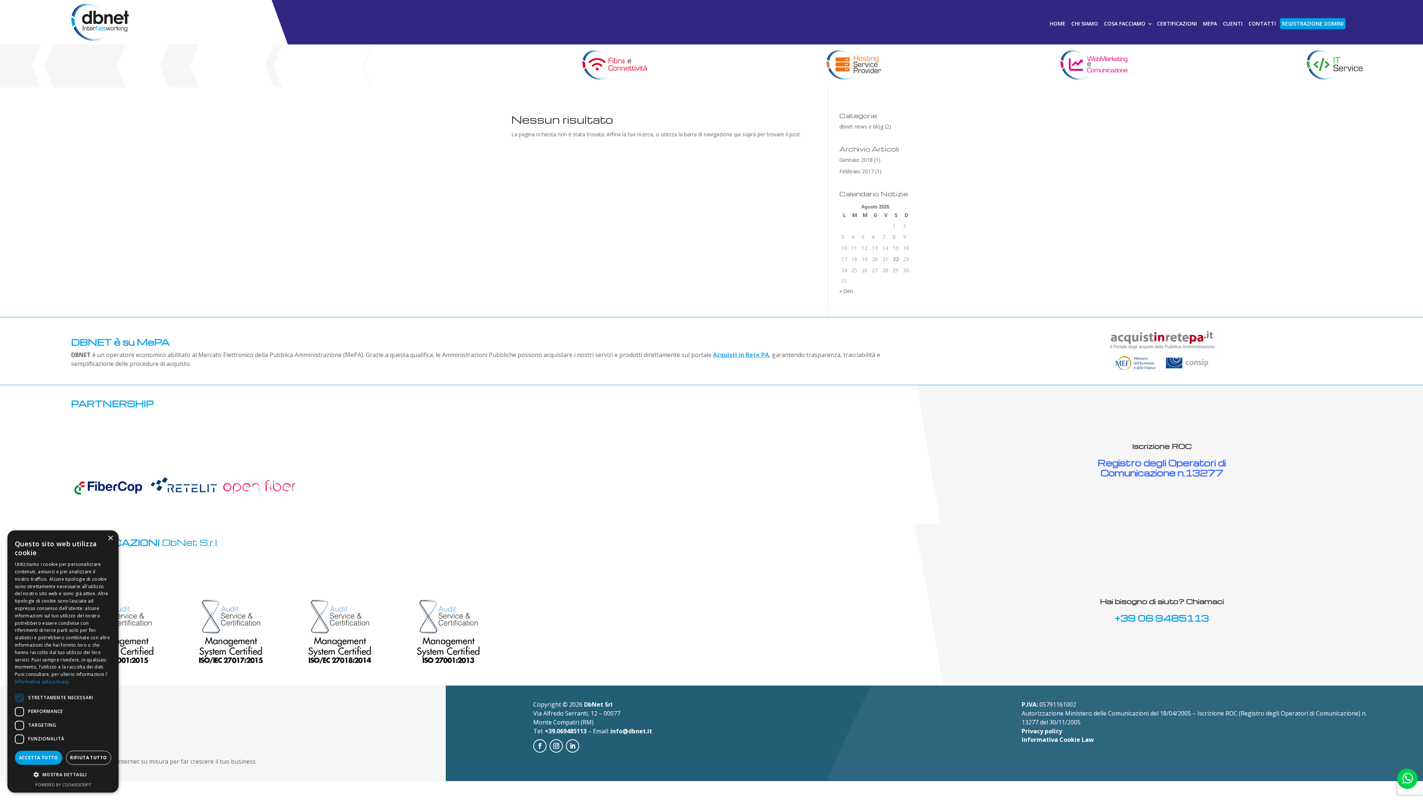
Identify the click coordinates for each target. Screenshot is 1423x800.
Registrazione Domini (1313, 23)
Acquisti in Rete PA (741, 355)
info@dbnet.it (631, 731)
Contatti (1262, 23)
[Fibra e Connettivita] (613, 66)
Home (1057, 23)
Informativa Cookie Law (1058, 740)
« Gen (846, 290)
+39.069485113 (566, 731)
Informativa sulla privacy (42, 682)
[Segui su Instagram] (556, 746)
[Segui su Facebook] (540, 746)
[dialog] (63, 661)
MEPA (1210, 23)
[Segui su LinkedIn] (572, 746)
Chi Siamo (1084, 23)
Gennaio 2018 (856, 159)
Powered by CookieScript (63, 784)
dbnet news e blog (861, 126)
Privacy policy (1042, 731)
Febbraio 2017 (856, 171)
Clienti (1233, 23)
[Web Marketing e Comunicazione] (1094, 66)
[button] (63, 775)
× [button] (110, 538)
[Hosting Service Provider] (853, 66)
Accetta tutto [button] (38, 757)
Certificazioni (1177, 23)
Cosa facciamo (1124, 23)
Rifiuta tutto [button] (88, 757)
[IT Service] (1334, 66)
